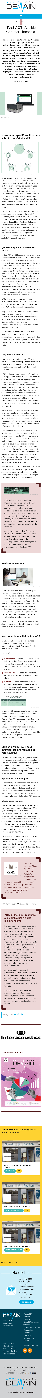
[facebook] (22, 1014)
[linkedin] (18, 1014)
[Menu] (21, 16)
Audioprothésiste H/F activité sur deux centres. (18, 1166)
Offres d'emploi (18, 1131)
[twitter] (15, 1014)
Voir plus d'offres (11, 1262)
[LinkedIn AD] (25, 1350)
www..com (21, 1392)
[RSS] (30, 1350)
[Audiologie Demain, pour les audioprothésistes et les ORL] (21, 1383)
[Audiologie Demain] (21, 7)
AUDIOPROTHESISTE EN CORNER (17, 1207)
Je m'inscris (26, 1302)
